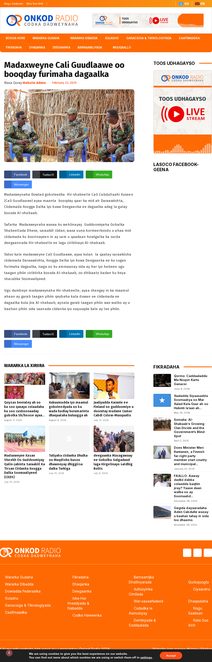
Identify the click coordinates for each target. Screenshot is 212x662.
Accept (171, 655)
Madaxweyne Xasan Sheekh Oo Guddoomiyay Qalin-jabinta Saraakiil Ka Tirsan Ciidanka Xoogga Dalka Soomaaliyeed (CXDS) (24, 466)
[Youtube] (67, 2)
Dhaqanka (80, 584)
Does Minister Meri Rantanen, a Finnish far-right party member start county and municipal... (190, 456)
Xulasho (11, 598)
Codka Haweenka (87, 615)
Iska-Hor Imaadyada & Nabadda (78, 603)
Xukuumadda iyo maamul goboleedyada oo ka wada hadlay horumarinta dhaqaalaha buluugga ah (69, 408)
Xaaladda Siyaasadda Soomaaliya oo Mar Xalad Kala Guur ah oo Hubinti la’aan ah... (191, 402)
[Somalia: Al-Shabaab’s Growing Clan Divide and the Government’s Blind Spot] (162, 424)
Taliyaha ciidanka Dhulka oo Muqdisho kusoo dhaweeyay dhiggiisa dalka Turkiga (68, 461)
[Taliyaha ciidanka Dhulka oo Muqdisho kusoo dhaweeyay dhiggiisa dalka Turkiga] (69, 439)
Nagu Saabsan (13, 3)
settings (146, 657)
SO (186, 3)
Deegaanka (82, 591)
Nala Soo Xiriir (34, 3)
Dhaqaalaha (198, 601)
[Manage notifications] (9, 653)
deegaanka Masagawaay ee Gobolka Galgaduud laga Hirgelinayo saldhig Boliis (113, 461)
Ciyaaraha (201, 589)
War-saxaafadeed (148, 601)
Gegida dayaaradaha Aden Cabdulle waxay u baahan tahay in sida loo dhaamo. (191, 514)
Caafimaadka (16, 612)
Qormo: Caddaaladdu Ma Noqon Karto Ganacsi (190, 380)
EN (203, 3)
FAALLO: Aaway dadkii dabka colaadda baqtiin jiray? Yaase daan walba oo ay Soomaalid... (188, 486)
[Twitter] (59, 2)
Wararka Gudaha (19, 577)
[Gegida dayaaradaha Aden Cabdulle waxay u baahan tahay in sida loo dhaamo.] (162, 512)
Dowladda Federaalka (23, 591)
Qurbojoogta (198, 582)
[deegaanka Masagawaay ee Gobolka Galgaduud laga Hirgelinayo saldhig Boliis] (114, 439)
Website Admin (34, 83)
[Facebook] (52, 2)
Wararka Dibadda (19, 584)
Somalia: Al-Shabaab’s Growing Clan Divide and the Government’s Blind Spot (189, 428)
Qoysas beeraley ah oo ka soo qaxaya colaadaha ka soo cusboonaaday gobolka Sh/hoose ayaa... (24, 408)
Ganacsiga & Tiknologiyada (28, 605)
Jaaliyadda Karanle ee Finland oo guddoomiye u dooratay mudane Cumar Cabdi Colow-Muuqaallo (114, 408)
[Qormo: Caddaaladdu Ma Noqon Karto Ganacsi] (162, 380)
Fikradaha (80, 577)
